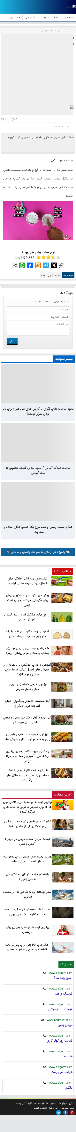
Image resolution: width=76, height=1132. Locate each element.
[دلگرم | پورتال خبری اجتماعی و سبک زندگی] (71, 7)
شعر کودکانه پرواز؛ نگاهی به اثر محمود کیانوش (27, 894)
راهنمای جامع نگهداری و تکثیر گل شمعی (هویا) (27, 876)
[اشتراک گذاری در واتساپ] (22, 265)
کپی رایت (20, 1103)
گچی (50, 275)
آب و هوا (53, 1108)
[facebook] (65, 1112)
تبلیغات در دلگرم (36, 1103)
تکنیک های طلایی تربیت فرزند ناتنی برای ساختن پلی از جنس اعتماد (27, 824)
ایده (43, 275)
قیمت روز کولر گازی (59, 1040)
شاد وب (67, 1056)
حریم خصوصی (67, 1108)
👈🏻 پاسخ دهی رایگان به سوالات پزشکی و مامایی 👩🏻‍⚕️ (38, 552)
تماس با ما (51, 1103)
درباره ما (63, 1103)
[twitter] (58, 1112)
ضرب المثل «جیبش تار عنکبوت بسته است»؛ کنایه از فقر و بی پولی (27, 912)
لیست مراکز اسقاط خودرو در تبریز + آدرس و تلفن (27, 841)
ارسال (12, 341)
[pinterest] (72, 1112)
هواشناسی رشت (61, 1072)
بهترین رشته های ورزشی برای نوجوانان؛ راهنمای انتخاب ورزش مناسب (27, 859)
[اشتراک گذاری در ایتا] (38, 265)
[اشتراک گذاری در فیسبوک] (30, 265)
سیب (58, 275)
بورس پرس (64, 1025)
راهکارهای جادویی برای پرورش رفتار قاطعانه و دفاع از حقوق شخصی (27, 947)
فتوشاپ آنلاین (40, 1108)
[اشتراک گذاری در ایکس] (54, 265)
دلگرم (68, 1087)
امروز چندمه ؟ (62, 978)
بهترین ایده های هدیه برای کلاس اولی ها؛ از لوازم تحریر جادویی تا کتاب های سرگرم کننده (27, 807)
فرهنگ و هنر (63, 993)
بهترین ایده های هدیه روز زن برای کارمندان (27, 929)
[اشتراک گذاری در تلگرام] (46, 265)
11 (6, 119)
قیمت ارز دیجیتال (60, 1009)
